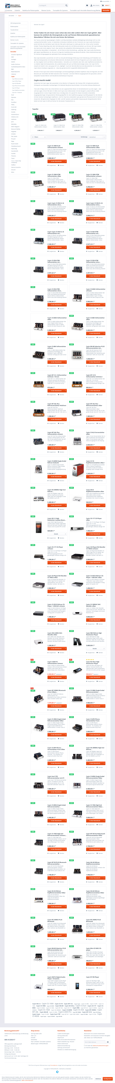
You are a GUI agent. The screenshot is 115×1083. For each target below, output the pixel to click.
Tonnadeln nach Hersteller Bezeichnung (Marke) (18, 47)
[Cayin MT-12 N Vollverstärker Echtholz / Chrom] (77, 384)
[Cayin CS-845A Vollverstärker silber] (38, 326)
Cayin (12, 76)
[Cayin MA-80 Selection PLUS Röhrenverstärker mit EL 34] (77, 355)
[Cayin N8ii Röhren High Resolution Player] (77, 642)
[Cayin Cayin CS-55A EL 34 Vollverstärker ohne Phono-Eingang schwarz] (38, 212)
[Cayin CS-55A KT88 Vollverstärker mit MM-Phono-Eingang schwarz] (77, 240)
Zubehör (12, 33)
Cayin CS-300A (53, 1012)
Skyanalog (14, 148)
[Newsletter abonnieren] (107, 1042)
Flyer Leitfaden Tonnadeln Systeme (41, 1041)
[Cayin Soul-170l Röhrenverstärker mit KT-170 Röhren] (38, 785)
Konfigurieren (108, 1079)
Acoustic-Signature (16, 54)
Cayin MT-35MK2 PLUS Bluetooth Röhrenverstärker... (54, 920)
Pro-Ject (13, 139)
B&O (12, 69)
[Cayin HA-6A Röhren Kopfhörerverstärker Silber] (77, 900)
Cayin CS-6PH (94, 1004)
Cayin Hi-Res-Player (16, 81)
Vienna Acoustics (16, 167)
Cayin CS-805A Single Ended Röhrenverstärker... (56, 806)
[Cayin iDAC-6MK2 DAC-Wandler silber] (38, 642)
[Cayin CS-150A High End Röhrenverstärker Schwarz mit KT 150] (38, 842)
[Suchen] (66, 5)
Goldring (13, 109)
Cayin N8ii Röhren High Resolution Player (94, 634)
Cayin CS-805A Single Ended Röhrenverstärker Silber (95, 777)
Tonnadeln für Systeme (17, 43)
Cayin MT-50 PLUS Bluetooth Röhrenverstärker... (56, 863)
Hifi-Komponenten (15, 23)
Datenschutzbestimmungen (100, 1045)
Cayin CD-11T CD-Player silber (94, 519)
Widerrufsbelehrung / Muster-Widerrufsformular (66, 1042)
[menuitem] (53, 5)
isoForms (13, 119)
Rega (12, 141)
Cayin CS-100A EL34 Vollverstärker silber (59, 126)
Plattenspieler (14, 26)
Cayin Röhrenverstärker (17, 79)
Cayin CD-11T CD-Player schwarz (55, 548)
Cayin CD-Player (16, 88)
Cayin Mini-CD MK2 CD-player (93, 949)
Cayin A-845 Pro (65, 1012)
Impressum (61, 1037)
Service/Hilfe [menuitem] (105, 1)
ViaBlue (13, 165)
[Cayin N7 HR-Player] (77, 986)
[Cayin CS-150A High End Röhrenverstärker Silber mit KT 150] (77, 814)
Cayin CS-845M (67, 1010)
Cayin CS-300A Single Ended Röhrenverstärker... (95, 691)
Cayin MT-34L (59, 1008)
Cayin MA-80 (59, 1006)
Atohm (13, 62)
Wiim (12, 172)
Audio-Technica (15, 64)
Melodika (13, 124)
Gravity (13, 112)
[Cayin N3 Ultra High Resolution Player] (77, 670)
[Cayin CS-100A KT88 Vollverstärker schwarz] (96, 118)
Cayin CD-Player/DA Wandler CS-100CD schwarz (95, 548)
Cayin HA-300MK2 (56, 1010)
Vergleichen (52, 165)
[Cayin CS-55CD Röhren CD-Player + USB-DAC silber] (77, 584)
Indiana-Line (14, 117)
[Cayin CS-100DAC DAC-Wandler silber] (77, 613)
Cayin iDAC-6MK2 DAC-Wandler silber (54, 634)
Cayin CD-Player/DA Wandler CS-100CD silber (57, 576)
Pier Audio (14, 136)
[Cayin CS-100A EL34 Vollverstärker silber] (59, 118)
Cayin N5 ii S (36, 1004)
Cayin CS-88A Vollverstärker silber (95, 318)
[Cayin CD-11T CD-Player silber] (77, 527)
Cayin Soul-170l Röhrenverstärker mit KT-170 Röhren (56, 777)
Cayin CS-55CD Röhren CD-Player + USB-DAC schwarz (56, 605)
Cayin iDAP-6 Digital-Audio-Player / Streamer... (56, 978)
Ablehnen (98, 1079)
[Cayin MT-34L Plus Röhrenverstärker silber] (77, 412)
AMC (12, 57)
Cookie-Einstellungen (63, 1033)
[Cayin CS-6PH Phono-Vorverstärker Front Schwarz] (77, 728)
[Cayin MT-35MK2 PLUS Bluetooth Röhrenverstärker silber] (38, 928)
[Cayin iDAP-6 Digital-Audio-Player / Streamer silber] (38, 986)
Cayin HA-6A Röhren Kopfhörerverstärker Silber (95, 892)
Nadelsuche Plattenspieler (17, 36)
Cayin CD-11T (92, 1006)
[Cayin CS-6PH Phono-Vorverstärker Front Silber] (38, 756)
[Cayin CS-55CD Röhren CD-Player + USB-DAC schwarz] (38, 613)
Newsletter (34, 1039)
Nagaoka (13, 131)
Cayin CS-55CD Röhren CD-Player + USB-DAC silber (95, 576)
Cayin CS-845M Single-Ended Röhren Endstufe (56, 462)
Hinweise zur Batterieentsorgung (67, 1049)
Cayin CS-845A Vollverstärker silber (57, 318)
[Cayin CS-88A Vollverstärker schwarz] (38, 355)
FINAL (12, 104)
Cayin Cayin (77, 1004)
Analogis (13, 59)
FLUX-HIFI (14, 107)
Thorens (13, 156)
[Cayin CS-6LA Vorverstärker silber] (77, 441)
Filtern (36, 137)
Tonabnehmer (14, 30)
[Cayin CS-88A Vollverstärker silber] (77, 326)
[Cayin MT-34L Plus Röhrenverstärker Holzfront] (38, 412)
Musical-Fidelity (15, 129)
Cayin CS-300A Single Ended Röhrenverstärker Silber (56, 720)
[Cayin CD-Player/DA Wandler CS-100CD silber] (38, 584)
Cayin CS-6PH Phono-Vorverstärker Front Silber (56, 748)
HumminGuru (15, 114)
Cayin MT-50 (84, 1008)
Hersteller (13, 51)
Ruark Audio (14, 144)
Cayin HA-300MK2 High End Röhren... (56, 490)
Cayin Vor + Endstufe (17, 92)
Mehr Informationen (27, 1080)
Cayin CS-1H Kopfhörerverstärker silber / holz (95, 462)
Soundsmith (14, 151)
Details (56, 534)
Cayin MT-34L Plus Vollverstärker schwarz (55, 433)
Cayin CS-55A (78, 1010)
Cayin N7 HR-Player (92, 977)
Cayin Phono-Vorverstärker (18, 85)
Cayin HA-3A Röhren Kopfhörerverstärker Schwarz (93, 863)
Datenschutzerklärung (64, 1045)
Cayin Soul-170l (55, 1014)
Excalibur (14, 102)
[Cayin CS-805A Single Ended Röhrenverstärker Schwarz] (38, 814)
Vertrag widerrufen (36, 1033)
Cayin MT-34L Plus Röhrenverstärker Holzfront (56, 404)
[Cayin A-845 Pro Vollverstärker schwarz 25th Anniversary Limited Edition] (38, 670)
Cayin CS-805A (93, 1008)
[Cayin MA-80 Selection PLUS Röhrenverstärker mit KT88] (38, 957)
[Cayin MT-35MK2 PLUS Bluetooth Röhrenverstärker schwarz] (77, 928)
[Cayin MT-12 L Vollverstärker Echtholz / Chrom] (38, 384)
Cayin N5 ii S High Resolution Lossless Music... (56, 519)
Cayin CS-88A (85, 1004)
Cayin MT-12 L (68, 1004)
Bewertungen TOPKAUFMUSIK (39, 1043)
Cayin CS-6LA (81, 1006)
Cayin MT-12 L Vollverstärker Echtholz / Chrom (57, 376)
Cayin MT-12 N (87, 1012)
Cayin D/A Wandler (16, 83)
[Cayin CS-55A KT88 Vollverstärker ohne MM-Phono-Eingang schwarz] (38, 298)
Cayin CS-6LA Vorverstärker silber (95, 433)
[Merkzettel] (87, 5)
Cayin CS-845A (41, 1008)
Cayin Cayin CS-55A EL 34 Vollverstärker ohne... (55, 204)
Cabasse (13, 74)
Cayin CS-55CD (50, 1006)
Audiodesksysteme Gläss (18, 67)
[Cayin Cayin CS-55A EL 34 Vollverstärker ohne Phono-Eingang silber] (77, 212)
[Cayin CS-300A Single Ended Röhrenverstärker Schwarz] (77, 699)
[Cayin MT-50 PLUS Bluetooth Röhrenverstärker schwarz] (38, 871)
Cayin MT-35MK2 (91, 1010)
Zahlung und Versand (64, 1047)
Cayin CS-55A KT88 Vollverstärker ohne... (93, 261)
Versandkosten (53, 1065)
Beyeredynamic (15, 71)
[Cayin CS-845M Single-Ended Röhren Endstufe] (38, 470)
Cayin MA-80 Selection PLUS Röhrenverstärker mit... (95, 347)
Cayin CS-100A (48, 1003)
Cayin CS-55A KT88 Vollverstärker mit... (93, 232)
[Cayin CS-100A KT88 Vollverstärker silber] (77, 118)
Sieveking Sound (16, 146)
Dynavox (13, 97)
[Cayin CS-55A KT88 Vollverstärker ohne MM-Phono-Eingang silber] (77, 269)
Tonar (13, 158)
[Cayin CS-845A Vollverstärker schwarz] (77, 298)
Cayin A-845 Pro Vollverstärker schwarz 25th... (55, 662)
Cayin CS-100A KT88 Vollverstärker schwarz (96, 126)
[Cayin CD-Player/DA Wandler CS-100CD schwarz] (77, 556)
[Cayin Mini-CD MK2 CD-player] (77, 957)
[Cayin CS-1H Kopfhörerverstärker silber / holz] (77, 470)
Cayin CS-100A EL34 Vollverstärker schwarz (40, 126)
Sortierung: (84, 137)
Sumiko (13, 153)
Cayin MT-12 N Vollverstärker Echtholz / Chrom (94, 376)
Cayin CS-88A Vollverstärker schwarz (56, 347)
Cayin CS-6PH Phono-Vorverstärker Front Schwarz (93, 720)
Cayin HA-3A (59, 1016)
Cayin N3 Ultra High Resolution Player (92, 662)
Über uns (33, 1035)
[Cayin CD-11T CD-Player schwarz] (38, 556)
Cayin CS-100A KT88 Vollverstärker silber (77, 126)
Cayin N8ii (76, 1008)
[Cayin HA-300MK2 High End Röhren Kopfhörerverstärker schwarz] (77, 756)
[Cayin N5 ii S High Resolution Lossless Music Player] (38, 527)
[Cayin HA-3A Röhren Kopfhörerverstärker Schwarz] (77, 871)
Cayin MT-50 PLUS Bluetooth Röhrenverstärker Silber (95, 834)
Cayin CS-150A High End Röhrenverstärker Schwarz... (57, 834)
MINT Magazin (15, 126)
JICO (12, 122)
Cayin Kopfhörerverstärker (18, 90)
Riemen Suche (14, 40)
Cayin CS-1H (59, 1004)
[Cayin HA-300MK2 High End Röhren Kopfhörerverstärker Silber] (38, 498)
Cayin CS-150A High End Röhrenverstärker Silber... (94, 806)
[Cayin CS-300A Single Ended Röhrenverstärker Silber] (38, 728)
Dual (12, 95)
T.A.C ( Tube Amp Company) (16, 161)
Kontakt (33, 1037)
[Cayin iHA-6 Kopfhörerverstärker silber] (77, 498)
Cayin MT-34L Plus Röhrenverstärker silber (94, 404)
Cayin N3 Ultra (70, 1006)
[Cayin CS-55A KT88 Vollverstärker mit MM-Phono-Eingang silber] (38, 269)
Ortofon (13, 134)
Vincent (13, 170)
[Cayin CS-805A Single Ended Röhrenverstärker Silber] (77, 785)
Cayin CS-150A (44, 1010)
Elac (12, 100)
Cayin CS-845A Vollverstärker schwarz (95, 290)
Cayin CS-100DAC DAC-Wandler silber (93, 605)
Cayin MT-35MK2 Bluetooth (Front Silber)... (56, 691)
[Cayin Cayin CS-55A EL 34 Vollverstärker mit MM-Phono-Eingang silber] (38, 240)
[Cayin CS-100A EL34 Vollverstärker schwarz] (40, 118)
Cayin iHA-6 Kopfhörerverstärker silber (95, 490)
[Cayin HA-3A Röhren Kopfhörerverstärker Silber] (38, 900)
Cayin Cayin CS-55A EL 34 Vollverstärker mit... (55, 232)
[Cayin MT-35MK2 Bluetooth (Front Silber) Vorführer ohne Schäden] (38, 699)
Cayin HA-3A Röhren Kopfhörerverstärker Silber (56, 892)
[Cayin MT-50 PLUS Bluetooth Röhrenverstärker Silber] (77, 842)
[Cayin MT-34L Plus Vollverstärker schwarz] (38, 441)
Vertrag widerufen (63, 1035)
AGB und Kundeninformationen (66, 1039)
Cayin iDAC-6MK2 (75, 1014)
